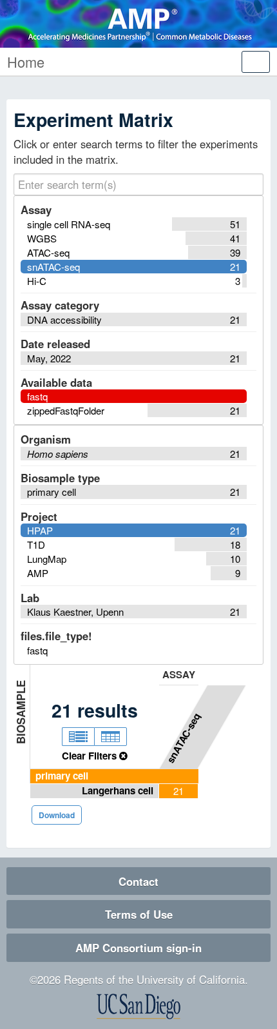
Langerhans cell (117, 790)
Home (25, 62)
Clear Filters (90, 756)
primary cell (61, 776)
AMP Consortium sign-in (138, 948)
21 (178, 791)
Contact (138, 881)
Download (57, 815)
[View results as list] (78, 737)
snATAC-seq (183, 737)
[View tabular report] (110, 737)
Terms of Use (139, 914)
